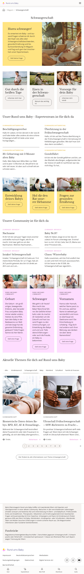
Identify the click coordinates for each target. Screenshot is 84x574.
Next (80, 446)
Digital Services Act (46, 560)
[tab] (24, 446)
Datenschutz (29, 560)
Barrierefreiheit (8, 565)
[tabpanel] (21, 409)
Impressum (7, 555)
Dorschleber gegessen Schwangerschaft (52, 535)
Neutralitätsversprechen (25, 555)
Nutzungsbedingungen (11, 560)
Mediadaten (43, 555)
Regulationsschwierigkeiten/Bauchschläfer (20, 535)
